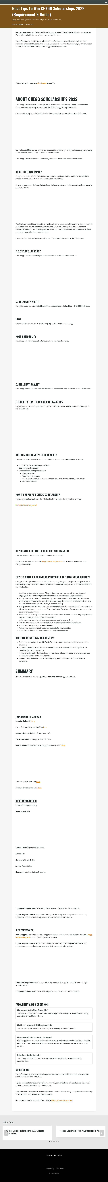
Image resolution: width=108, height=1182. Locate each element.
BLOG (18, 20)
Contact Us (58, 1155)
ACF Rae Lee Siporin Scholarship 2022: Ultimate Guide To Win (25, 1132)
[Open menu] (106, 1)
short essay (42, 83)
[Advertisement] (54, 66)
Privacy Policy (49, 1169)
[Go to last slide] (6, 1133)
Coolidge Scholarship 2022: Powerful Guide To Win (79, 1130)
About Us (49, 1155)
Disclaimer (59, 1169)
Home (14, 20)
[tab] (49, 1141)
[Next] (102, 1133)
